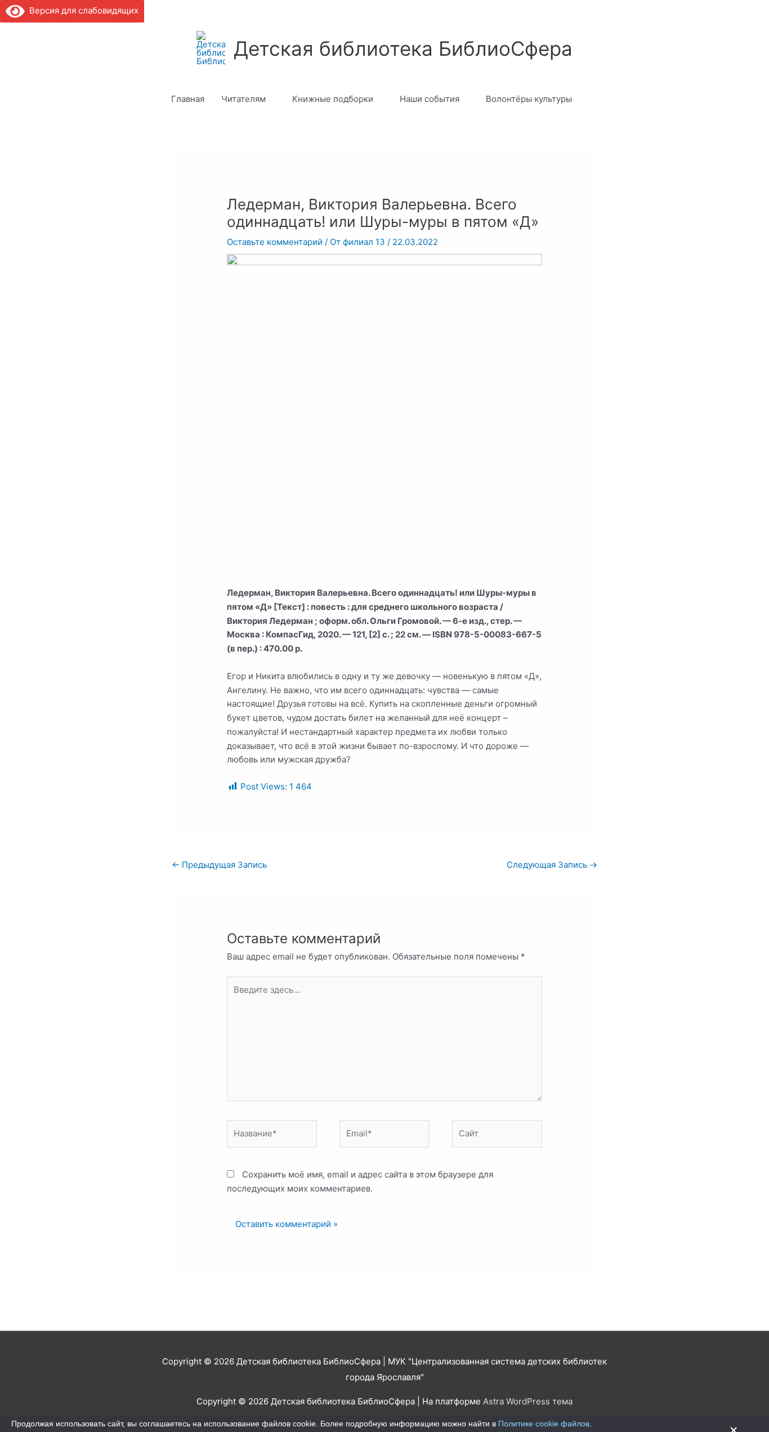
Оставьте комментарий (275, 242)
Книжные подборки (332, 98)
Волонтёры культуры (529, 98)
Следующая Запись (552, 864)
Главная (187, 98)
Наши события (429, 98)
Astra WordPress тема (528, 1401)
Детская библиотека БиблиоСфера (403, 48)
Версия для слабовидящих (81, 10)
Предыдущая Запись (219, 864)
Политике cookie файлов (543, 1423)
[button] (593, 99)
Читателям (243, 98)
